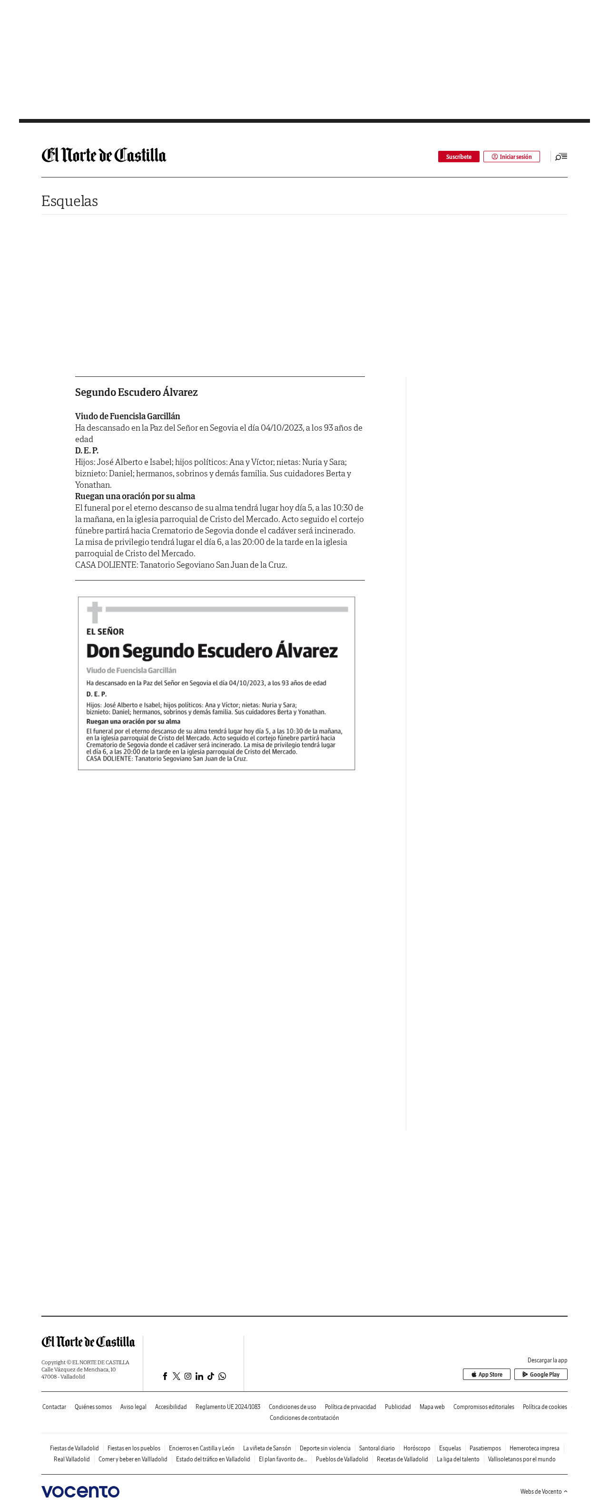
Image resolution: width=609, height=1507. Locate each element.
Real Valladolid (72, 1459)
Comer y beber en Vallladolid (132, 1459)
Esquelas (69, 200)
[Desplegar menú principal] (561, 156)
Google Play (545, 1374)
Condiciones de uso (292, 1406)
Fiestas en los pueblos (134, 1448)
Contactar (54, 1406)
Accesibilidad (171, 1406)
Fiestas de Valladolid (74, 1448)
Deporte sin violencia (325, 1448)
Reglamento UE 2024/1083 (228, 1406)
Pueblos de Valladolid (342, 1459)
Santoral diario (377, 1448)
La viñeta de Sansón (267, 1448)
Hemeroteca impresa (535, 1448)
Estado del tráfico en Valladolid (213, 1459)
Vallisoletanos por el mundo (522, 1459)
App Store (490, 1374)
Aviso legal (133, 1406)
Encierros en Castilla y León (202, 1448)
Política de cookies (545, 1406)
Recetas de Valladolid (402, 1459)
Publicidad (398, 1406)
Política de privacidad (350, 1406)
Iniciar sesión (516, 156)
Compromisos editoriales (483, 1406)
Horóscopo (417, 1448)
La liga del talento (458, 1459)
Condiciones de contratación (304, 1417)
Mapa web (432, 1406)
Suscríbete (458, 156)
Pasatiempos (485, 1448)
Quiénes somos (93, 1406)
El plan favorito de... (283, 1459)
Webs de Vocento (541, 1491)
